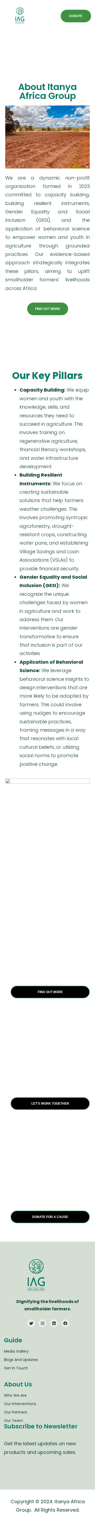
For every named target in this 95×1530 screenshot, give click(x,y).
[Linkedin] (54, 1323)
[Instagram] (42, 1323)
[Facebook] (65, 1323)
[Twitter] (31, 1323)
